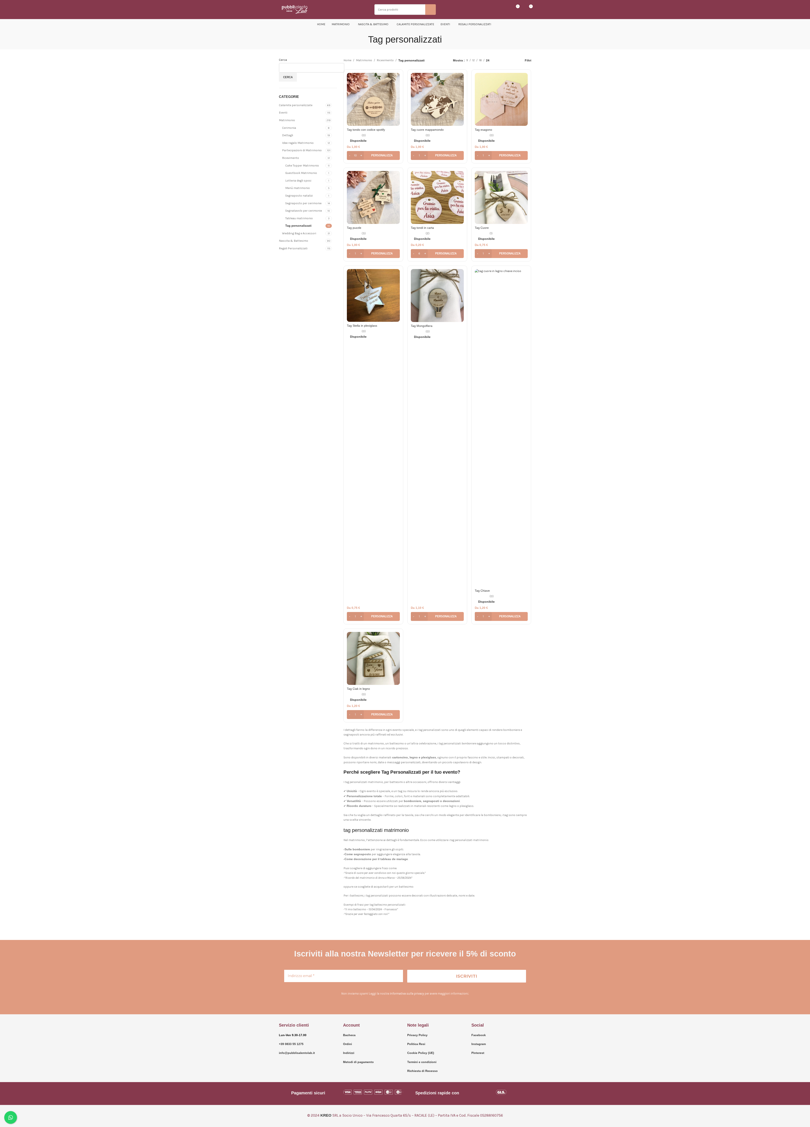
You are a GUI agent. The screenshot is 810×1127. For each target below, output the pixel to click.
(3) (364, 233)
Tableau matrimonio (299, 218)
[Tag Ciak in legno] (373, 658)
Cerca (283, 60)
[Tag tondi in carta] (437, 197)
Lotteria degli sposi (298, 180)
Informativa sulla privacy (407, 993)
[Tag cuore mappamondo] (437, 99)
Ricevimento (290, 158)
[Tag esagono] (501, 99)
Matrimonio (287, 120)
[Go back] (362, 39)
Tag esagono (483, 129)
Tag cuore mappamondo (427, 129)
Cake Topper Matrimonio (302, 165)
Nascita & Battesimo (293, 241)
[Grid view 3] (506, 60)
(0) (364, 135)
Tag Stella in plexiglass (362, 325)
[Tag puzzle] (373, 197)
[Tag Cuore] (501, 197)
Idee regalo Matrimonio (298, 143)
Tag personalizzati (298, 225)
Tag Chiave (482, 590)
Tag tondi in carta (422, 227)
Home (347, 60)
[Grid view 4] (513, 60)
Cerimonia (289, 128)
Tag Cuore (482, 227)
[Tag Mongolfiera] (437, 295)
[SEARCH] (430, 9)
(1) (491, 233)
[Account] (500, 9)
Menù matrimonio (297, 188)
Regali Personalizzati (293, 248)
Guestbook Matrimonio (301, 173)
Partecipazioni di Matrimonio (302, 150)
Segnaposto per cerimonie (303, 203)
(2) (427, 233)
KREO (325, 1115)
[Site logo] (295, 9)
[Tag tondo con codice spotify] (373, 99)
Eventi (283, 112)
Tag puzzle (354, 227)
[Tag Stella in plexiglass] (373, 295)
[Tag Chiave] (501, 428)
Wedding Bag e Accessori (299, 233)
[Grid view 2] (499, 60)
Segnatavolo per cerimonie (303, 210)
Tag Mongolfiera (421, 326)
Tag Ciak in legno (358, 688)
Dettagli (287, 135)
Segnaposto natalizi (299, 195)
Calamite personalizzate (295, 105)
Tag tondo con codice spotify (366, 129)
